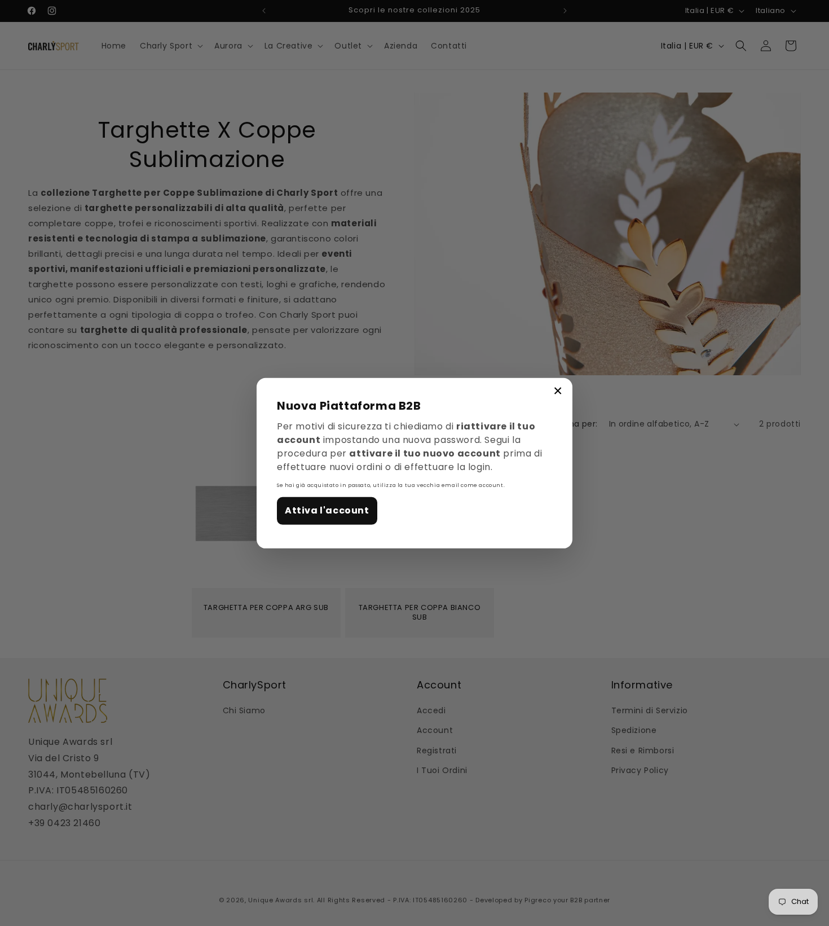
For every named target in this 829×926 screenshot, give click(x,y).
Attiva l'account (327, 510)
